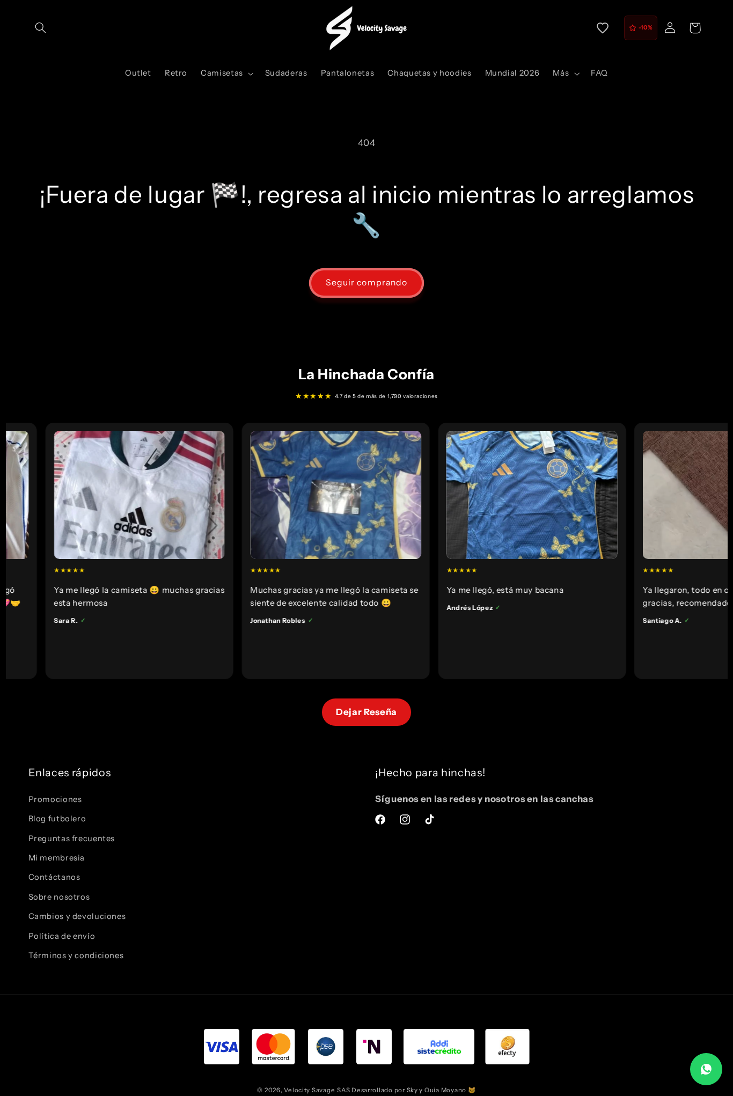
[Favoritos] (602, 28)
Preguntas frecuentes (71, 838)
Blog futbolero (57, 818)
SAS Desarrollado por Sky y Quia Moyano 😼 (406, 1090)
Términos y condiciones (76, 955)
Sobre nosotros (59, 897)
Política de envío (62, 936)
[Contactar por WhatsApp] (706, 1069)
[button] (40, 28)
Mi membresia (56, 858)
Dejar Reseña (366, 712)
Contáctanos (54, 877)
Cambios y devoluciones (77, 916)
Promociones (55, 799)
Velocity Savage (309, 1090)
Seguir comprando (366, 282)
